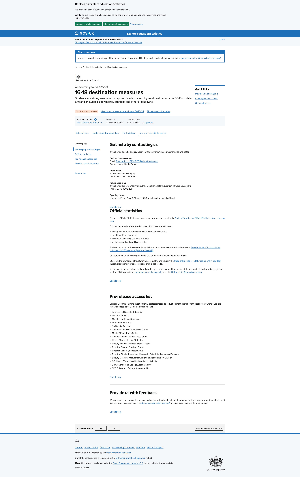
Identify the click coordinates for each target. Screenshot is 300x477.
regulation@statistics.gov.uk (147, 272)
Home (77, 67)
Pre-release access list (86, 159)
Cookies (79, 447)
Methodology (128, 133)
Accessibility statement (123, 447)
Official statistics (83, 154)
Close (222, 39)
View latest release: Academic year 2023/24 (122, 111)
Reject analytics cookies (116, 24)
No (116, 428)
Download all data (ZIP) (206, 93)
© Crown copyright (216, 469)
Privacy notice (91, 447)
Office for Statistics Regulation (131, 458)
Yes (103, 428)
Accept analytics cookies (88, 24)
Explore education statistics (144, 33)
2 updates (148, 122)
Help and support (155, 447)
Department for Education (89, 122)
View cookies (136, 24)
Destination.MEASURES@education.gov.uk (137, 161)
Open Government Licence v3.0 (128, 463)
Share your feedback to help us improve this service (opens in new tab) (108, 42)
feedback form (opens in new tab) (154, 403)
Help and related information (152, 133)
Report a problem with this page (209, 428)
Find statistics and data (92, 67)
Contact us (105, 447)
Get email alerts (202, 103)
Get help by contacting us (87, 149)
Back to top (80, 173)
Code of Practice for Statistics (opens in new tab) (197, 261)
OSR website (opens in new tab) (186, 272)
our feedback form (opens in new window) (201, 58)
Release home (82, 133)
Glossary (140, 447)
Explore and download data (106, 133)
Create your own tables (206, 98)
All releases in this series (158, 111)
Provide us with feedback (87, 163)
